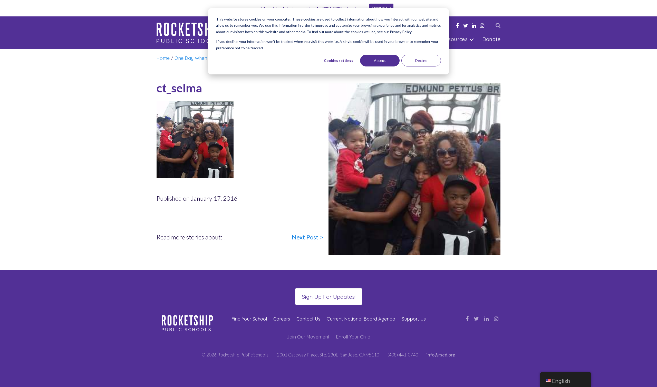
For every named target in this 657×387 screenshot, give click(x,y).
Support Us (414, 319)
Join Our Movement (308, 337)
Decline (421, 60)
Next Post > (307, 237)
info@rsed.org (441, 354)
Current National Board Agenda (361, 319)
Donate (491, 39)
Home (163, 58)
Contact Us (308, 319)
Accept (380, 60)
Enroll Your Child (353, 337)
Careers (281, 319)
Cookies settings (338, 60)
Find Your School (249, 319)
